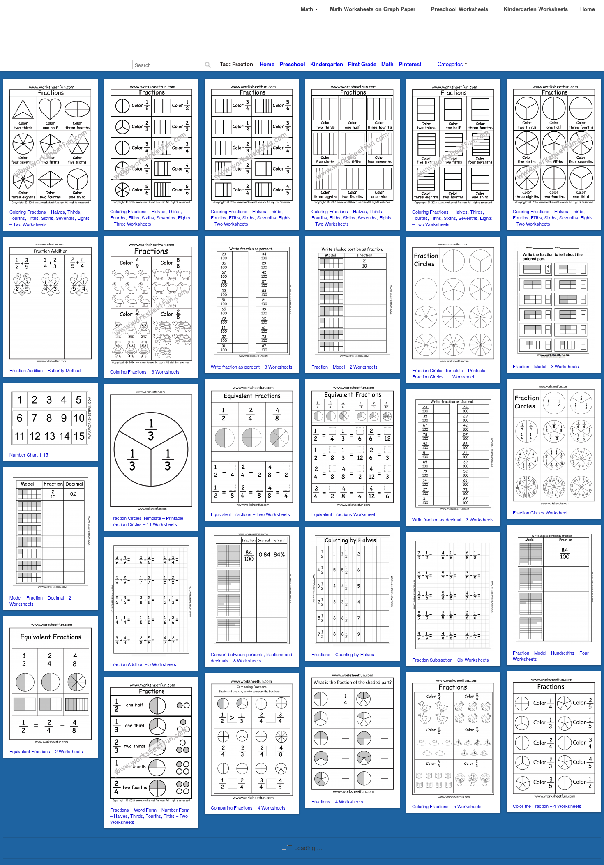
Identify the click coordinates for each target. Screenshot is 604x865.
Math (387, 64)
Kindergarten (326, 64)
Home (267, 64)
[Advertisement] (302, 36)
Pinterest (410, 64)
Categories (450, 64)
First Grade (362, 64)
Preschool (292, 64)
